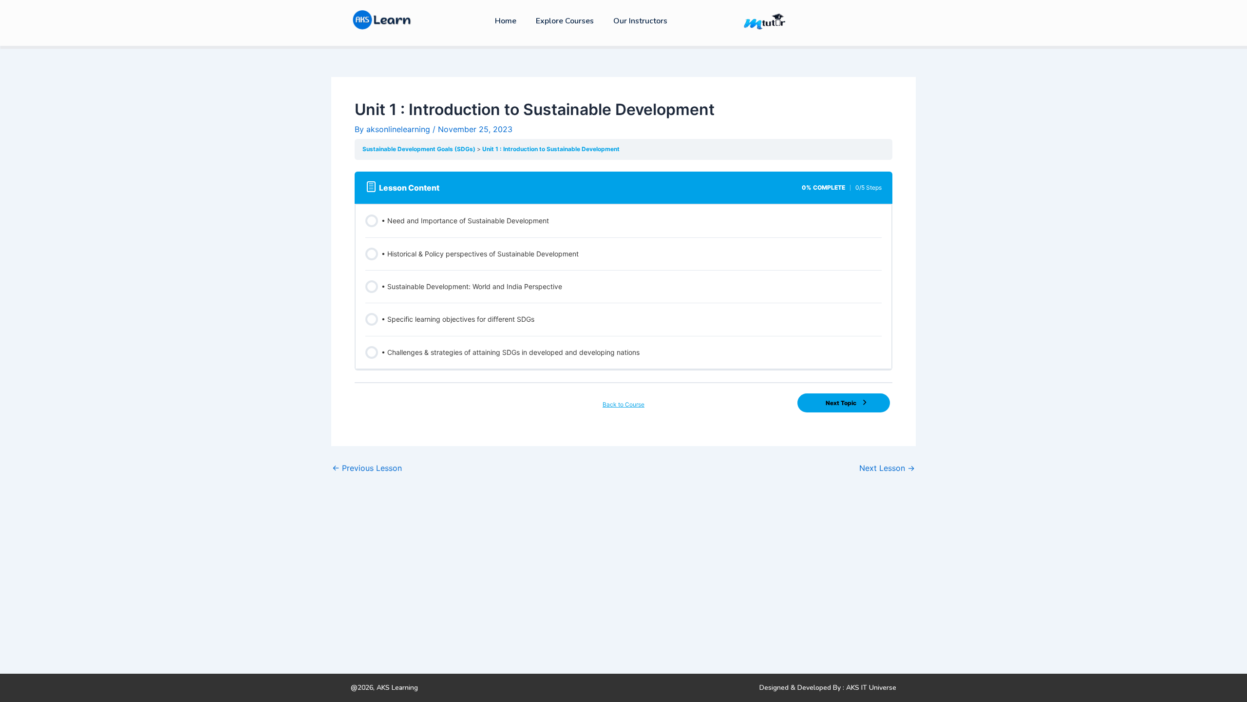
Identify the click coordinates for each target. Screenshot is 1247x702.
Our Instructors (640, 21)
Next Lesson (887, 468)
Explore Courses (565, 21)
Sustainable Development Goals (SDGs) (419, 149)
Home (505, 21)
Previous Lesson (367, 468)
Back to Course (623, 404)
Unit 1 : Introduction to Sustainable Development (551, 149)
